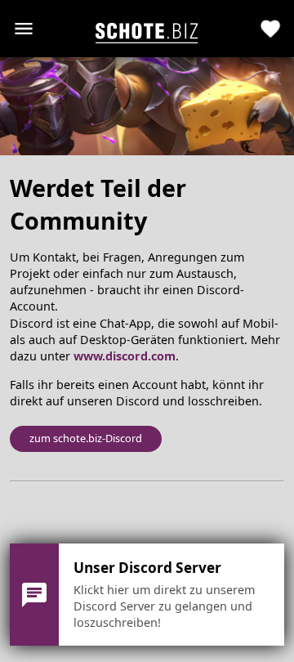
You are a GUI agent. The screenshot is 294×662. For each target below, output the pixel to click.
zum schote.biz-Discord (85, 438)
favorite (271, 29)
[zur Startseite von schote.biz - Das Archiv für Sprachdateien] (147, 29)
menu (23, 28)
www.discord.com (125, 356)
